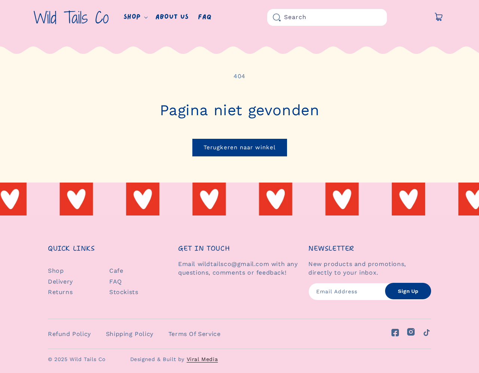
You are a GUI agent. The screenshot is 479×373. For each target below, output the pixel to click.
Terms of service (194, 333)
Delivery (60, 281)
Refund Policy (69, 333)
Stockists (123, 292)
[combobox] (327, 17)
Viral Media (202, 359)
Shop (56, 270)
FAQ (115, 281)
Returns (60, 292)
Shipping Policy (129, 333)
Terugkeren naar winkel (240, 147)
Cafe (116, 270)
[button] (135, 17)
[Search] (277, 17)
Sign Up (408, 291)
